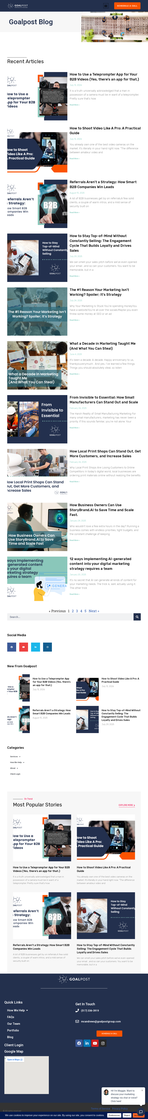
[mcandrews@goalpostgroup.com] (77, 1021)
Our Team (13, 1023)
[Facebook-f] (11, 647)
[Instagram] (47, 647)
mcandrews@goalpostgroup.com (101, 1021)
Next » (94, 611)
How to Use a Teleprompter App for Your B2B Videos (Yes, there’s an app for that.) (52, 682)
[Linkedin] (35, 647)
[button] (105, 5)
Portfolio (13, 1030)
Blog (10, 1037)
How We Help (16, 762)
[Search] (137, 617)
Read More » (75, 105)
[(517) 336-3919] (77, 1010)
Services (14, 756)
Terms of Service (100, 1108)
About (12, 768)
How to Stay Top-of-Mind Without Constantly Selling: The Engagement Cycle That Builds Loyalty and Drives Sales (106, 949)
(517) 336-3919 (90, 1010)
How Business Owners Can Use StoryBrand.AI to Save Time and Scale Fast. (102, 510)
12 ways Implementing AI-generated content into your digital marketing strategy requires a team (100, 564)
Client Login (15, 774)
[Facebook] (79, 1043)
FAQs (10, 1017)
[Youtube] (23, 647)
